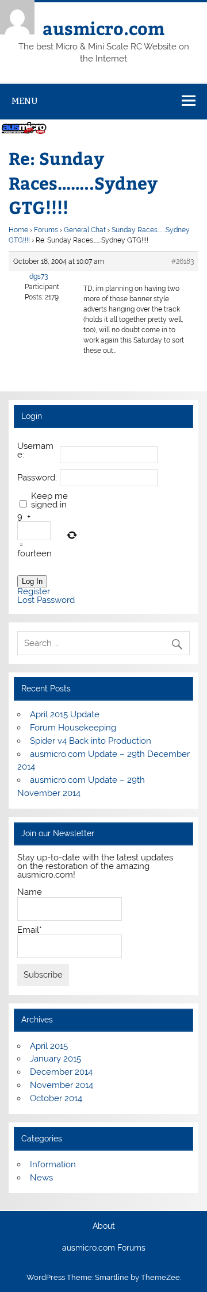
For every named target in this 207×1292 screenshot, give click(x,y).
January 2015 (55, 1058)
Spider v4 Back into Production (90, 741)
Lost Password (46, 600)
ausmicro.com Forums (103, 1248)
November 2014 (61, 1085)
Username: (35, 450)
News (41, 1177)
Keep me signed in (49, 500)
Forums (46, 230)
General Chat (85, 230)
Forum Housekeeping (73, 727)
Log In (32, 581)
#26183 (182, 261)
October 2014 (56, 1098)
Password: (37, 478)
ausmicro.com (103, 28)
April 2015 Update (64, 714)
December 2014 (61, 1072)
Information (53, 1164)
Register (33, 591)
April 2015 (49, 1046)
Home (18, 230)
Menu (25, 100)
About (104, 1226)
